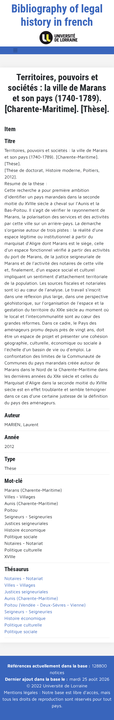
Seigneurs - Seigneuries (28, 611)
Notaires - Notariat (23, 578)
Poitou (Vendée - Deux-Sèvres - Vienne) (45, 604)
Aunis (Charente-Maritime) (31, 598)
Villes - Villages (19, 584)
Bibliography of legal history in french (57, 15)
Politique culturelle (23, 624)
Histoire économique (25, 618)
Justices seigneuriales (26, 591)
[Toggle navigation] (15, 50)
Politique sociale (20, 631)
